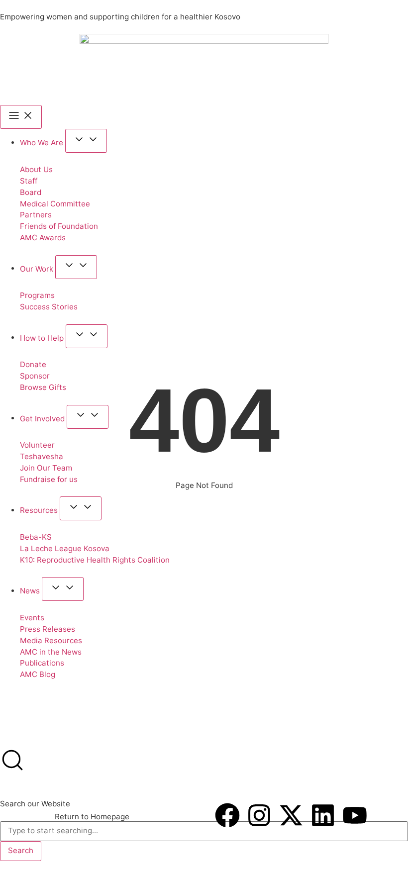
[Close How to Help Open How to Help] (86, 336)
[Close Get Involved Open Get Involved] (87, 417)
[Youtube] (354, 815)
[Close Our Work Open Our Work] (76, 267)
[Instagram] (259, 815)
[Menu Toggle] (21, 117)
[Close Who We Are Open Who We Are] (86, 141)
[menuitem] (13, 713)
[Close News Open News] (63, 589)
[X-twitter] (291, 815)
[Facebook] (227, 815)
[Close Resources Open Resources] (81, 508)
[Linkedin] (322, 815)
